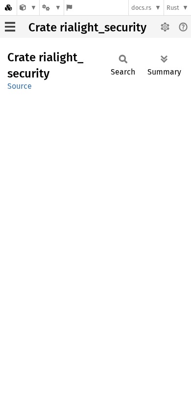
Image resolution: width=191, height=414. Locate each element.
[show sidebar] (10, 27)
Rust (173, 7)
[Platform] (51, 7)
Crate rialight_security (87, 27)
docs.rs (141, 7)
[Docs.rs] (8, 7)
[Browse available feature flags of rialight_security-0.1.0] (69, 7)
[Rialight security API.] (28, 7)
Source (19, 86)
